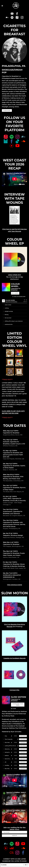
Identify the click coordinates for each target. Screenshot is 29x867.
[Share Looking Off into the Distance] (18, 746)
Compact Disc (14, 690)
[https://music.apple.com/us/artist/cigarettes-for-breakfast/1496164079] (17, 17)
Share (14, 708)
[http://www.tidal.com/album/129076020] (6, 853)
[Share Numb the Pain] (12, 759)
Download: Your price (17, 704)
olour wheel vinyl (15, 275)
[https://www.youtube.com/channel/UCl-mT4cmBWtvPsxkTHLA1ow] (12, 13)
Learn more (6, 110)
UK (16, 277)
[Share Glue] (11, 736)
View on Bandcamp (19, 296)
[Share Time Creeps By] (18, 739)
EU (22, 277)
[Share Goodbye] (11, 765)
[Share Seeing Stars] (11, 752)
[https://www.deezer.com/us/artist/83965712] (12, 848)
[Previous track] (24, 299)
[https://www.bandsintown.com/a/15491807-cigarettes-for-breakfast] (6, 141)
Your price (23, 735)
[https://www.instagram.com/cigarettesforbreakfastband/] (17, 137)
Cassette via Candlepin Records (14, 658)
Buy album (15, 293)
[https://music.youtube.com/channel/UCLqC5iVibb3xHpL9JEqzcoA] (12, 146)
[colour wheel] (6, 287)
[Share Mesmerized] (11, 749)
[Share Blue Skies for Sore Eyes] (11, 768)
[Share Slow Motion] (11, 742)
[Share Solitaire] (11, 755)
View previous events (14, 585)
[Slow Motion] (6, 700)
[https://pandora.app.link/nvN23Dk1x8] (17, 848)
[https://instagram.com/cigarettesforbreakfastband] (22, 17)
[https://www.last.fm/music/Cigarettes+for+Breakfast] (12, 853)
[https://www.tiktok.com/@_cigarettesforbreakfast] (17, 141)
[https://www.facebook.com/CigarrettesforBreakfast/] (17, 13)
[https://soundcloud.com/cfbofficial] (23, 141)
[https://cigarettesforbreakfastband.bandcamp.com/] (7, 17)
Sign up (14, 835)
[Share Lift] (11, 762)
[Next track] (26, 299)
